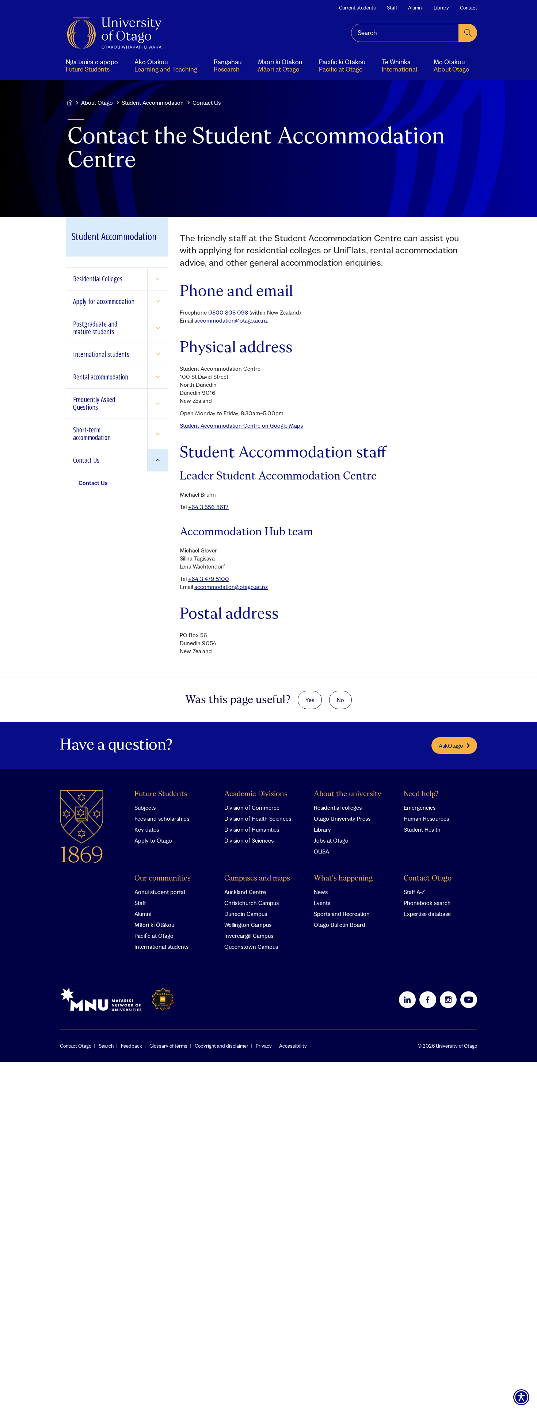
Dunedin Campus (245, 914)
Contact (468, 7)
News (321, 892)
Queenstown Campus (251, 946)
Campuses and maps (257, 878)
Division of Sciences (249, 840)
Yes (309, 700)
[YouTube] (468, 999)
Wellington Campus (247, 925)
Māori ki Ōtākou (154, 925)
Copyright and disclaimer (221, 1045)
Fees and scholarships (161, 818)
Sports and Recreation (342, 914)
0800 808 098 (228, 312)
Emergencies (419, 807)
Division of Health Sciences (257, 818)
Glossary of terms (168, 1045)
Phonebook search (427, 903)
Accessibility (293, 1045)
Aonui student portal (159, 892)
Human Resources (426, 818)
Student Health (422, 829)
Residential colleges (338, 807)
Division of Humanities (251, 829)
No (340, 700)
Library (441, 7)
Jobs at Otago (331, 840)
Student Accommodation (153, 102)
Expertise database (427, 914)
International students (161, 946)
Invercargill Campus (248, 936)
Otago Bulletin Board (339, 925)
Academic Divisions (255, 794)
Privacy (264, 1045)
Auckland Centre (245, 892)
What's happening (343, 878)
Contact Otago (428, 878)
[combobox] (405, 33)
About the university (347, 794)
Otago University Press (342, 818)
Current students (357, 7)
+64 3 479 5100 (208, 579)
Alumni (415, 7)
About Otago (97, 102)
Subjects (145, 807)
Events (322, 903)
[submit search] (468, 33)
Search (106, 1045)
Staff (392, 7)
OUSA (321, 851)
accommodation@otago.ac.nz (231, 320)
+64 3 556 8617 (208, 507)
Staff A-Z (414, 892)
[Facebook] (427, 999)
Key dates (146, 829)
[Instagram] (448, 999)
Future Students (160, 794)
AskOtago (451, 745)
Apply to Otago (153, 840)
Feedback (131, 1045)
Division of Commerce (251, 807)
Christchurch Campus (251, 903)
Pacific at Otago (154, 936)
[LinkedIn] (407, 999)
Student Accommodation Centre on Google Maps (241, 425)
